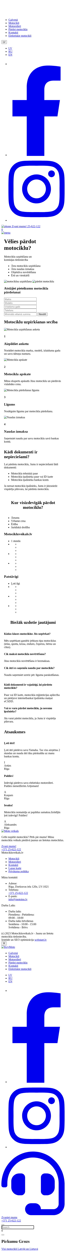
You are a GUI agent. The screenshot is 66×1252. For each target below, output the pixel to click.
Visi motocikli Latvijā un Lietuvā (19, 1248)
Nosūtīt (42, 314)
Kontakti (13, 32)
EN (10, 54)
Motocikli (13, 22)
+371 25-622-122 (18, 892)
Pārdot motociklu (17, 29)
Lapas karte (14, 868)
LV (4, 42)
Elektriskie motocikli (19, 35)
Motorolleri (14, 26)
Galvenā (13, 19)
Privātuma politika (18, 871)
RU (10, 51)
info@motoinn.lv (17, 899)
